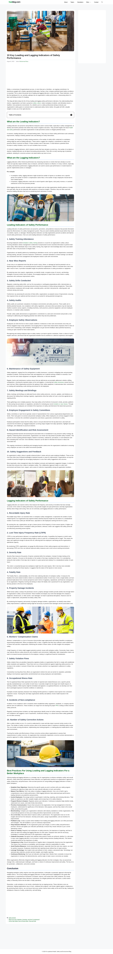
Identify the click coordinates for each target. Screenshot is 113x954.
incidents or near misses (61, 404)
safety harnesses (59, 382)
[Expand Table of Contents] (71, 115)
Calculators (80, 2)
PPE (57, 705)
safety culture (37, 103)
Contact (96, 2)
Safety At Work (12, 917)
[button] (102, 2)
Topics (72, 2)
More (87, 2)
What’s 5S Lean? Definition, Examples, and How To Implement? (24, 919)
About (65, 2)
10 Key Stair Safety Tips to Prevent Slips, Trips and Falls (22, 921)
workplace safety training (30, 243)
